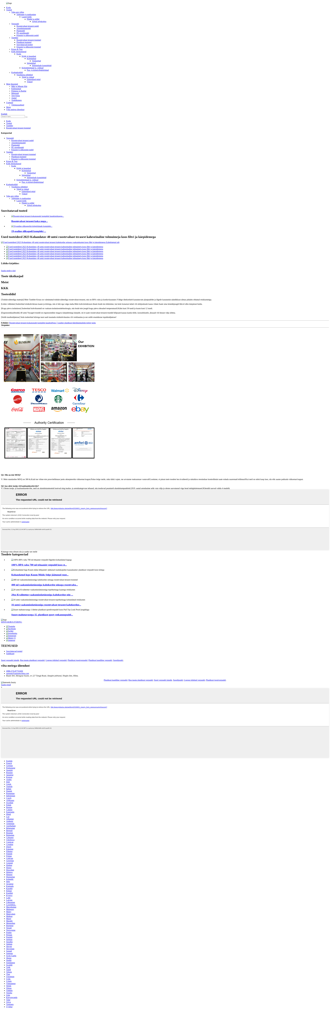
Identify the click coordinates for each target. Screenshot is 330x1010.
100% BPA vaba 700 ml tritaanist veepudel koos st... (39, 564)
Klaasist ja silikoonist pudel (27, 35)
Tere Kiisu (15, 96)
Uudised (9, 102)
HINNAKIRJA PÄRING (11, 622)
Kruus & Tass (17, 49)
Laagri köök (27, 17)
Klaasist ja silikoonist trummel (28, 47)
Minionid (15, 93)
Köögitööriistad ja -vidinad (32, 68)
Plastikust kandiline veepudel (100, 660)
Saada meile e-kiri (8, 271)
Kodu (8, 7)
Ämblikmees (16, 100)
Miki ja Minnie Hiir (19, 86)
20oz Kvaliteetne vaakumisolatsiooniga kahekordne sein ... (42, 594)
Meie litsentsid (12, 84)
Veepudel (15, 24)
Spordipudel (118, 660)
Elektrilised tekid (33, 79)
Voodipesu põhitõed (24, 75)
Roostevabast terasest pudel (27, 26)
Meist (8, 107)
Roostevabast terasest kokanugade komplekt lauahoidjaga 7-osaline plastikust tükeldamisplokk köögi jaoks (52, 323)
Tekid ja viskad (28, 77)
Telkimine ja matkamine (26, 14)
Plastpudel (20, 31)
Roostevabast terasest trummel (28, 40)
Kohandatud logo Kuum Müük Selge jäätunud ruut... (40, 574)
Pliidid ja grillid (33, 19)
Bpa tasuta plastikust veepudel (32, 660)
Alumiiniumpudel (23, 28)
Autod (13, 98)
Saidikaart (10, 653)
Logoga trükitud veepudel (56, 660)
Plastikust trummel (23, 42)
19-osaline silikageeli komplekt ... (28, 231)
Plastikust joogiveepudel (77, 660)
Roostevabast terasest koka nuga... (29, 221)
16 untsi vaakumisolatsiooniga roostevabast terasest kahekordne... (46, 604)
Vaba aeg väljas (17, 12)
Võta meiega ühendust (15, 109)
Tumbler (14, 38)
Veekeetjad (36, 61)
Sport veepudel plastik (10, 660)
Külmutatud (16, 89)
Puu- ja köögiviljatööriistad (38, 70)
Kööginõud (31, 58)
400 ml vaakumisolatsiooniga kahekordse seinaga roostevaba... (44, 584)
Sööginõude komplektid (41, 65)
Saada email (6, 685)
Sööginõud (31, 63)
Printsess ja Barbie (18, 91)
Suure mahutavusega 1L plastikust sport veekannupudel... (42, 614)
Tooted (9, 10)
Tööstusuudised (17, 105)
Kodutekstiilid (17, 72)
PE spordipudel (22, 33)
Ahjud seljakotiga (39, 21)
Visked (29, 82)
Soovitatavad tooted (24, 45)
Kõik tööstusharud (18, 51)
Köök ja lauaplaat (29, 56)
